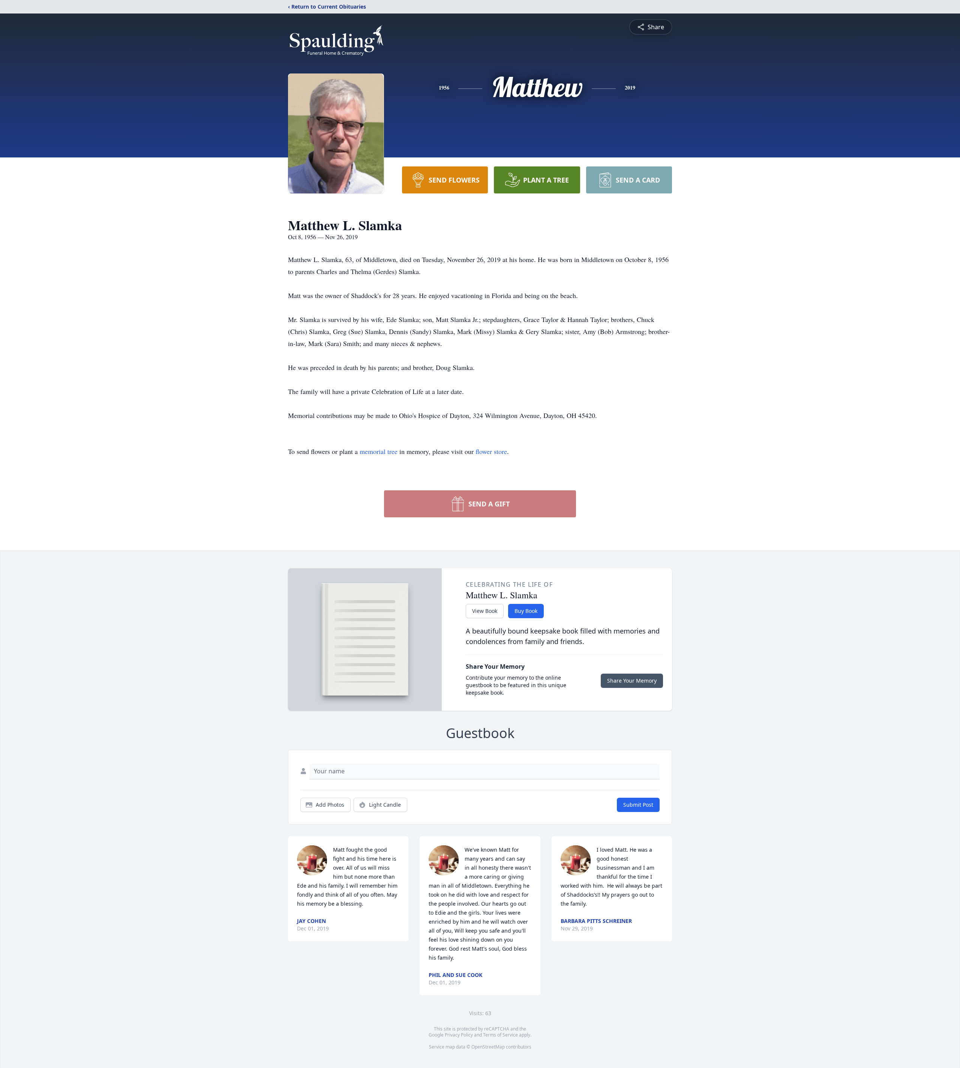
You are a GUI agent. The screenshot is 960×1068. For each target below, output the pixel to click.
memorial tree (379, 451)
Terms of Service (500, 1035)
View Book (484, 610)
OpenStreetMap (488, 1047)
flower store (491, 451)
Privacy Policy (459, 1035)
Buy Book (525, 610)
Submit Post (638, 804)
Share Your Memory (632, 680)
